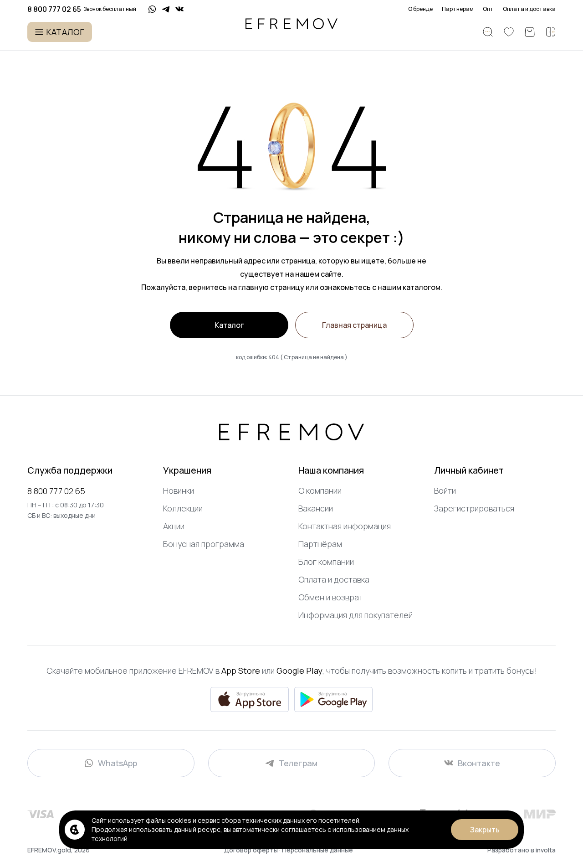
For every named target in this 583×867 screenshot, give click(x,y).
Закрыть (485, 830)
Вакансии (315, 508)
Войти (445, 490)
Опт (488, 9)
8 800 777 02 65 (56, 490)
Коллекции (183, 508)
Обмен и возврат (330, 597)
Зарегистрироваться (474, 508)
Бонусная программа (203, 543)
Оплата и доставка (529, 9)
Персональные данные (317, 850)
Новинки (178, 490)
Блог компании (326, 561)
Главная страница (354, 325)
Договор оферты (251, 850)
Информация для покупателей (355, 614)
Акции (173, 526)
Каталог (229, 325)
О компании (320, 490)
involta (546, 850)
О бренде (420, 9)
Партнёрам (320, 543)
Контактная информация (344, 526)
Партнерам (458, 9)
